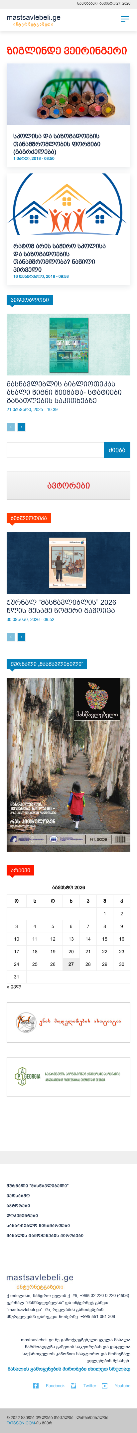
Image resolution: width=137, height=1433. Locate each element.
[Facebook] (36, 1385)
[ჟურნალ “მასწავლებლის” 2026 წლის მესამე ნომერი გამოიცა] (68, 563)
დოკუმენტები (22, 1215)
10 (16, 939)
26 (53, 964)
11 (34, 939)
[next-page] (21, 427)
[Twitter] (73, 1385)
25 (35, 964)
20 (71, 951)
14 (88, 939)
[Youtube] (104, 1385)
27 (71, 964)
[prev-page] (11, 427)
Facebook (55, 1385)
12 (53, 939)
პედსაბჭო (18, 1195)
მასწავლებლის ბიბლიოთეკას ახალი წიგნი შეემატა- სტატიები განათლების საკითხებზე (64, 392)
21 (88, 951)
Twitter (89, 1385)
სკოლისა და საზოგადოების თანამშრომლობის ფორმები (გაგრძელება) (56, 144)
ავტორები (18, 1205)
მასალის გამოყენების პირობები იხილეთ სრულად (69, 1369)
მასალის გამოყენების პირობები (45, 1235)
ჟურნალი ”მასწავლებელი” (38, 1185)
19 (53, 951)
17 (16, 951)
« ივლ (14, 986)
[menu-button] (125, 19)
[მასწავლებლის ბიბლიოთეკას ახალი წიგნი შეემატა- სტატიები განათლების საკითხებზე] (68, 344)
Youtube (122, 1385)
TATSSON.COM (21, 1423)
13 (71, 939)
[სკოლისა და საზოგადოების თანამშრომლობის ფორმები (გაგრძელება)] (68, 94)
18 (35, 951)
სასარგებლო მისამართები (38, 1225)
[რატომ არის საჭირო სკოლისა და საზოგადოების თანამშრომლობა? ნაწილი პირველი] (68, 204)
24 (16, 964)
